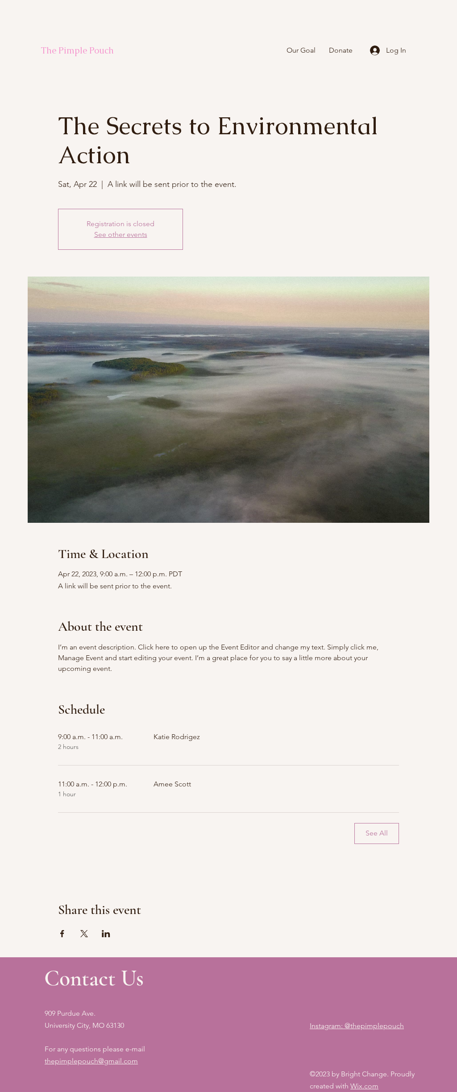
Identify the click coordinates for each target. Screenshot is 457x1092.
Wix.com (364, 1086)
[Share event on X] (84, 933)
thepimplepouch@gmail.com (91, 1061)
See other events (120, 234)
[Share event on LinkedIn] (106, 933)
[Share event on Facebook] (62, 933)
